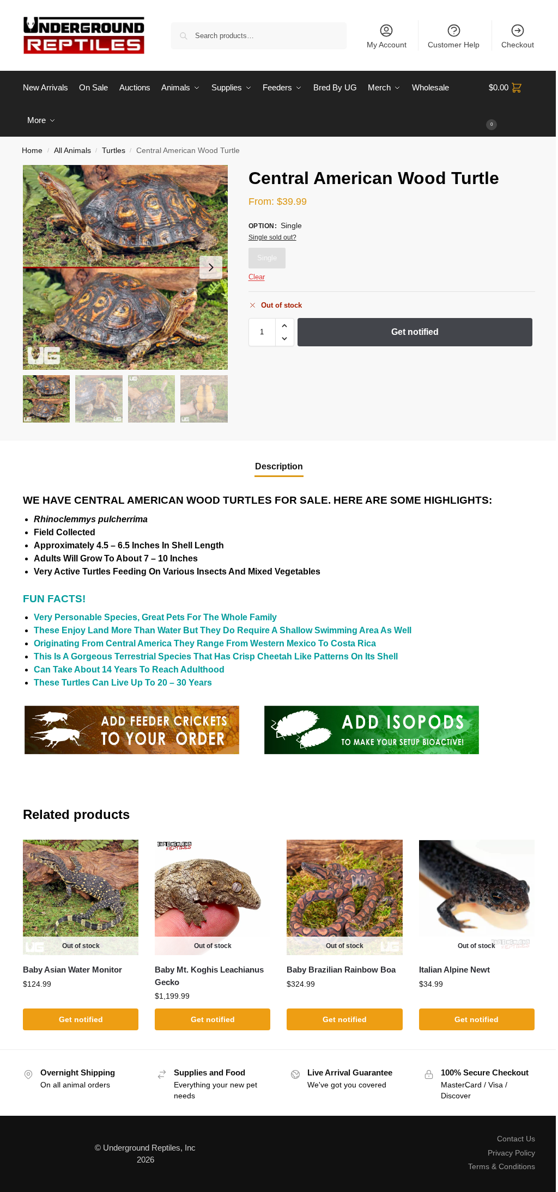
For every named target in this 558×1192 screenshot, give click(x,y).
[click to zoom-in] (125, 267)
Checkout (517, 44)
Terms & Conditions (501, 1166)
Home (32, 150)
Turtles (113, 150)
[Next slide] (210, 267)
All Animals (72, 150)
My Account (387, 44)
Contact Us (516, 1138)
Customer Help (454, 44)
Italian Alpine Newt (454, 969)
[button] (512, 104)
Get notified (415, 332)
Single (267, 258)
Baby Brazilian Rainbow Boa (341, 969)
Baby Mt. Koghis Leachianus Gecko (209, 976)
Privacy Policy (511, 1152)
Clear (256, 277)
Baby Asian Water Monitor (72, 969)
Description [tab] (279, 466)
